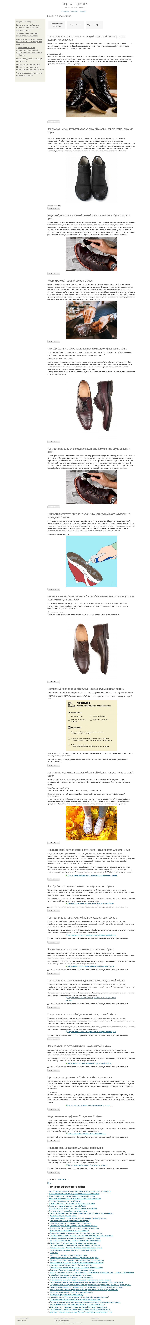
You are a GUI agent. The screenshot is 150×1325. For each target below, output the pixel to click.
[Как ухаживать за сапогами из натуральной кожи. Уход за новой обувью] (91, 999)
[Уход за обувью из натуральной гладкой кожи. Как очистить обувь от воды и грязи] (91, 254)
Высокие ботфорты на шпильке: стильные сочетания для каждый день (77, 1260)
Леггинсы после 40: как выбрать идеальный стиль (68, 1211)
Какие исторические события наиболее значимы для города (72, 1196)
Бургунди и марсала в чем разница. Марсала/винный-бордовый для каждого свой (81, 1312)
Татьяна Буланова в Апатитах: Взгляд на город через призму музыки (76, 1248)
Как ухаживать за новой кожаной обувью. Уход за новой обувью (82, 917)
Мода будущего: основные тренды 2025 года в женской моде (73, 1250)
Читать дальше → (54, 122)
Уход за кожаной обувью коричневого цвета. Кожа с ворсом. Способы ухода (88, 849)
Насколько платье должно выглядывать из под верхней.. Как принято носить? (79, 1297)
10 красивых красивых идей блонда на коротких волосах (71, 1277)
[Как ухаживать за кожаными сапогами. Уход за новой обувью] (91, 966)
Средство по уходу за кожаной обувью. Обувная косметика (79, 1077)
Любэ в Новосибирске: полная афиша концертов (68, 1255)
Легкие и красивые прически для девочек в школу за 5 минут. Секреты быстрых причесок (84, 1289)
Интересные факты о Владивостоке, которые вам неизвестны (73, 1225)
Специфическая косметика (57, 24)
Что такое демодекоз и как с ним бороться (65, 1201)
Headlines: (54, 1253)
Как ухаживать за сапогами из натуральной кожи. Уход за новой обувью (86, 980)
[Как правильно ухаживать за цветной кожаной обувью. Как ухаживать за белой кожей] (91, 823)
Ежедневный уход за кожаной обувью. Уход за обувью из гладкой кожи (85, 688)
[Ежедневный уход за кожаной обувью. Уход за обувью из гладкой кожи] (91, 725)
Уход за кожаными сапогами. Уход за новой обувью (75, 1147)
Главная (65, 10)
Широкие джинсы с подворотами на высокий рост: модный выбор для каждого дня (81, 1235)
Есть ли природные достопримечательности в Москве (70, 1223)
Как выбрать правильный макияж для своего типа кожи (71, 1275)
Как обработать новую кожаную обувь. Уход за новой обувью (80, 886)
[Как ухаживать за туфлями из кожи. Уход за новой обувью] (91, 1063)
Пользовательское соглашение (67, 1318)
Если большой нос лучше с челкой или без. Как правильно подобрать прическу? (29, 41)
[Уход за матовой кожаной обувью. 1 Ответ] (91, 320)
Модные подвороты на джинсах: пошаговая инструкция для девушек (76, 1233)
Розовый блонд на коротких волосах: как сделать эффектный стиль (75, 1299)
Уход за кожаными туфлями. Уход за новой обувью (75, 1116)
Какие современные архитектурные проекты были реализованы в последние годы (81, 1213)
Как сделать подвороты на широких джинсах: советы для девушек (75, 1245)
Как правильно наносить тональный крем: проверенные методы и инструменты (80, 1309)
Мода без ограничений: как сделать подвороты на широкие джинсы (75, 1240)
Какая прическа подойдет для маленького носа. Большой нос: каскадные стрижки (28, 27)
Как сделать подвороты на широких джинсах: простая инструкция (75, 1238)
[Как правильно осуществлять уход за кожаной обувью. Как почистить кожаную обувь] (91, 177)
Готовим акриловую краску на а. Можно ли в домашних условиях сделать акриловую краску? (85, 1302)
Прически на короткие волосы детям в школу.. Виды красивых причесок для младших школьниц (86, 1287)
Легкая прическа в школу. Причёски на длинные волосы (71, 1292)
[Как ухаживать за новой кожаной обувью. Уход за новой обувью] (91, 935)
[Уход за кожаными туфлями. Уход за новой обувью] (91, 1133)
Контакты (56, 1318)
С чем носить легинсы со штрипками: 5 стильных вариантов (72, 1203)
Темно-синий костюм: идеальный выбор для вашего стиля (72, 1270)
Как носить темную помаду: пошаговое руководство (69, 1221)
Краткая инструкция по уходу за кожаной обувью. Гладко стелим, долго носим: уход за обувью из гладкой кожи (92, 1272)
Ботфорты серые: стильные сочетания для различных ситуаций (74, 1257)
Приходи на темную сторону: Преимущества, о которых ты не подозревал (78, 1218)
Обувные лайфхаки (94, 25)
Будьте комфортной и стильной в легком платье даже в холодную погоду (77, 1304)
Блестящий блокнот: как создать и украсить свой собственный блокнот (76, 1262)
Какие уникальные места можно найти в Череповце (69, 1230)
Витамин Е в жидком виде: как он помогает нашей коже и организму (75, 1198)
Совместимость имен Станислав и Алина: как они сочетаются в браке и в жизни (80, 1280)
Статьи (83, 10)
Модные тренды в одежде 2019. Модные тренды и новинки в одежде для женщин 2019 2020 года (30, 67)
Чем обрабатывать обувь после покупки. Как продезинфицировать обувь (87, 348)
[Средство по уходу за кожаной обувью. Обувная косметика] (91, 1105)
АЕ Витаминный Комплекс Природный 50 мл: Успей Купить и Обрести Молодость (80, 1191)
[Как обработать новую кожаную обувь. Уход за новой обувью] (91, 903)
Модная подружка (75, 4)
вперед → (63, 1179)
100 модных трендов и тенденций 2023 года (66, 1294)
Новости (74, 10)
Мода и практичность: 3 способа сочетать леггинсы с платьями (73, 1208)
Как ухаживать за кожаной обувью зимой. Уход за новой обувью (82, 1014)
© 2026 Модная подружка (23, 1318)
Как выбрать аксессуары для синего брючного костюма (71, 1265)
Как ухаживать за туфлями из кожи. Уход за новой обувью (79, 1046)
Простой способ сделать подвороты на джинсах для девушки (73, 1243)
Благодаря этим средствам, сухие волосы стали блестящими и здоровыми (78, 1307)
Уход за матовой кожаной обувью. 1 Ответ (70, 280)
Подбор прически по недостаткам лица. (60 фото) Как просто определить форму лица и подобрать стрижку (90, 1285)
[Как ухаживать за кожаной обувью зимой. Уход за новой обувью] (91, 1032)
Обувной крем (75, 25)
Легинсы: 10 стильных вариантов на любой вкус (67, 1206)
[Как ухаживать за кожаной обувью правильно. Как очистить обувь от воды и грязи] (91, 487)
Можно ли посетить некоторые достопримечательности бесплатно (74, 1193)
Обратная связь (95, 1318)
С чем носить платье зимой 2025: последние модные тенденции (74, 1228)
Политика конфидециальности (61, 1320)
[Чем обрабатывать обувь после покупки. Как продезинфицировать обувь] (91, 407)
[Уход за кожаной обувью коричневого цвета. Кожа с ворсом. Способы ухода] (91, 875)
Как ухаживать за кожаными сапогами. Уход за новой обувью (80, 949)
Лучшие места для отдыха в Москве (63, 1216)
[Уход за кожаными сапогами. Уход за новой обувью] (91, 1165)
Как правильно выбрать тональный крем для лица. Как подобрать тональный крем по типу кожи (86, 1282)
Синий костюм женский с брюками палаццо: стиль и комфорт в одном (76, 1267)
